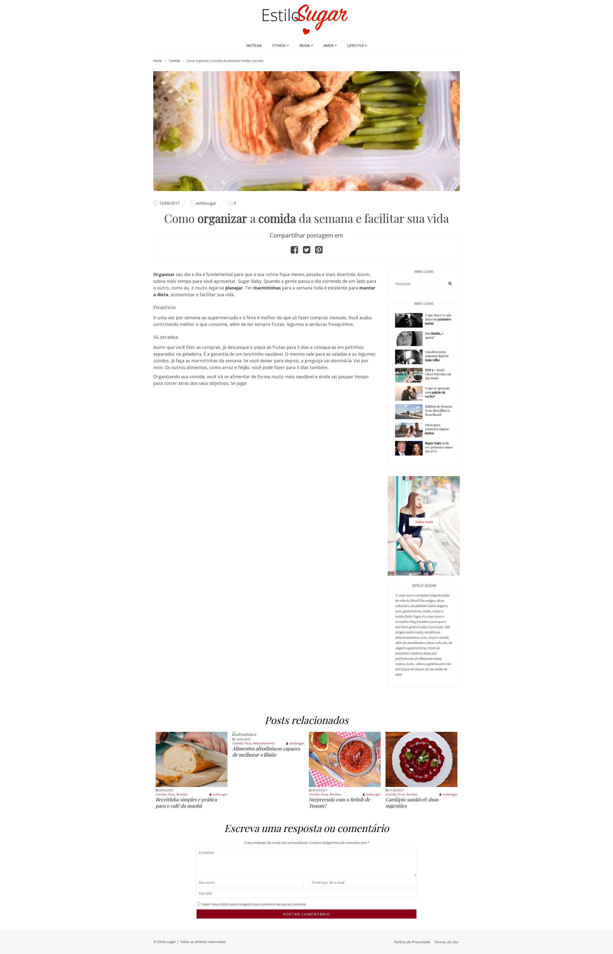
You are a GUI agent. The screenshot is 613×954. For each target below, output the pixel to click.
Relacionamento (263, 743)
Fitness (279, 45)
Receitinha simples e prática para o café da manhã (186, 802)
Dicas (171, 794)
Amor (329, 45)
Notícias (254, 45)
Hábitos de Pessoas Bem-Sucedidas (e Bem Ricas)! (438, 410)
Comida (174, 61)
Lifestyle (355, 45)
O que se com (437, 392)
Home (157, 61)
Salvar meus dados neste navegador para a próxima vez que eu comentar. (254, 904)
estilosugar (206, 203)
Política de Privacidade (412, 942)
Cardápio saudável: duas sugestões (412, 802)
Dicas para (436, 429)
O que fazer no (438, 319)
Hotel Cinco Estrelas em (438, 374)
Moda (304, 45)
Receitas (181, 794)
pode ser (438, 447)
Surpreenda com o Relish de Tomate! (339, 802)
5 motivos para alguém (436, 356)
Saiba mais (424, 522)
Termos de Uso (446, 942)
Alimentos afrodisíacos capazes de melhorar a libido (266, 751)
